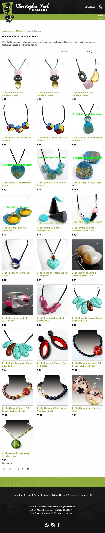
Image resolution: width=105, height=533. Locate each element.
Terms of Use (74, 495)
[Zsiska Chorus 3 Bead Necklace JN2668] (87, 74)
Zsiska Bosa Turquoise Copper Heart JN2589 (52, 274)
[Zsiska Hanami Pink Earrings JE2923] (87, 390)
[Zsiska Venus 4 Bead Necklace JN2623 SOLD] (52, 164)
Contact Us (87, 495)
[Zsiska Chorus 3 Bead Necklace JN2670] (17, 74)
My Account (90, 6)
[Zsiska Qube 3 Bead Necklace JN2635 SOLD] (17, 119)
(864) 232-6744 (68, 510)
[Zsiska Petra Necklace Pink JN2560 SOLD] (52, 300)
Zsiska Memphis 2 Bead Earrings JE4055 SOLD (49, 229)
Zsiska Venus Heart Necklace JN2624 (16, 184)
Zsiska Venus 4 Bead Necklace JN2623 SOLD (52, 184)
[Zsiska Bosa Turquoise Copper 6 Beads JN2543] (17, 345)
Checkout (37, 495)
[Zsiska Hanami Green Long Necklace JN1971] (17, 435)
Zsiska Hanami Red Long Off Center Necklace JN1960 (86, 364)
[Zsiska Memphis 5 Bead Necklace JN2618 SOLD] (87, 210)
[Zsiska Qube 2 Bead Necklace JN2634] (52, 119)
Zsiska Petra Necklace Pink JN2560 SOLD (51, 319)
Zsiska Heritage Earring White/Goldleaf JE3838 (84, 274)
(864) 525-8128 (67, 513)
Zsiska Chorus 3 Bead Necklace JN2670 (12, 94)
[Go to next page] (23, 469)
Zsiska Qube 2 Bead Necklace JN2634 (52, 139)
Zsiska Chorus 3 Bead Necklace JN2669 (47, 94)
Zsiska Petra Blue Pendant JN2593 (15, 274)
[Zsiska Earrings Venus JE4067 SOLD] (87, 164)
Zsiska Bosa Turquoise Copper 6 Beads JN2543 (17, 364)
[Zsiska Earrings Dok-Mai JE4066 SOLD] (17, 210)
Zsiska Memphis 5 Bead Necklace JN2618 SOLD (84, 229)
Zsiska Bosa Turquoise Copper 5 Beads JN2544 (87, 319)
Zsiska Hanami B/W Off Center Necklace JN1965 (52, 409)
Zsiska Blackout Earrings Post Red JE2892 (52, 364)
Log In (15, 495)
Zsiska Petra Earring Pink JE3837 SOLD (14, 319)
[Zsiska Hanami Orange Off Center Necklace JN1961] (17, 390)
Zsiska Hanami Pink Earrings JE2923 (86, 409)
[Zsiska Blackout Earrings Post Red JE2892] (52, 345)
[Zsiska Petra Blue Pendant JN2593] (17, 255)
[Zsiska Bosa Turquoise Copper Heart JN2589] (52, 255)
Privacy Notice (58, 495)
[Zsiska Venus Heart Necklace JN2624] (17, 164)
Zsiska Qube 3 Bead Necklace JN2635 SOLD (17, 139)
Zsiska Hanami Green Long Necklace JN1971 (15, 455)
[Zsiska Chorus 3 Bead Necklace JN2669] (52, 74)
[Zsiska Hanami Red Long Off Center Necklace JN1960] (87, 345)
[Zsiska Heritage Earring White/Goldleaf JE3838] (87, 255)
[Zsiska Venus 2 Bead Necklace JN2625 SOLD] (87, 119)
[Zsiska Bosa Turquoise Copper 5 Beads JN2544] (87, 300)
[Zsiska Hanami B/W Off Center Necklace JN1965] (52, 390)
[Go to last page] (28, 469)
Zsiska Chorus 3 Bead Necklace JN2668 (82, 94)
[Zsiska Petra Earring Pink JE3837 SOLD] (17, 300)
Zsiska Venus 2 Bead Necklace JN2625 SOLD (87, 139)
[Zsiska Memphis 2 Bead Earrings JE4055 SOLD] (52, 210)
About (47, 495)
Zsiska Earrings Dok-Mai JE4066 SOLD (14, 229)
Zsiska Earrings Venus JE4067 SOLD (86, 184)
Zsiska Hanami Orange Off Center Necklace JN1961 (15, 409)
